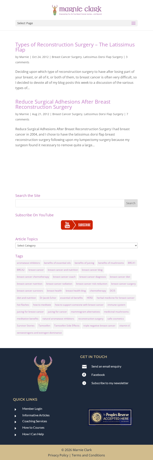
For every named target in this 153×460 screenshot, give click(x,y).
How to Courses (33, 427)
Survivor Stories (25, 325)
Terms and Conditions (88, 455)
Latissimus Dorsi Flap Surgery (103, 57)
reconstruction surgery (90, 318)
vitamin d (124, 325)
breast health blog (76, 290)
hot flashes (23, 304)
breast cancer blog (92, 269)
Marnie (24, 57)
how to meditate (42, 304)
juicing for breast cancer (30, 311)
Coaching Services (34, 421)
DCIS (112, 290)
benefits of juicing (84, 263)
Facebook (98, 374)
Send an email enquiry (106, 366)
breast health (54, 290)
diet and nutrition (26, 297)
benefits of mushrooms (111, 263)
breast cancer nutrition (29, 283)
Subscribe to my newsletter (109, 383)
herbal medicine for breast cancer (115, 297)
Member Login (32, 408)
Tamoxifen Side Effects (66, 325)
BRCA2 (21, 269)
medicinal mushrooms (116, 311)
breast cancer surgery (123, 283)
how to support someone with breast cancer (79, 304)
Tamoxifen (44, 325)
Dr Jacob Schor (48, 297)
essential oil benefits (71, 297)
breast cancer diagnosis (92, 276)
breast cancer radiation (59, 283)
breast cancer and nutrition (63, 269)
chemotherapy (98, 290)
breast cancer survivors (30, 290)
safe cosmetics (115, 318)
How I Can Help (33, 434)
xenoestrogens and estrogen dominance (39, 332)
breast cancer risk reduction (91, 283)
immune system (116, 304)
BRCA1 (131, 263)
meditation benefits (27, 318)
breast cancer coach (64, 276)
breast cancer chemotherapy (33, 276)
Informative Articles (36, 415)
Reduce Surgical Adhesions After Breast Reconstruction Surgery (62, 104)
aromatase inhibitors (28, 263)
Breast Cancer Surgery (67, 57)
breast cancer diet (120, 276)
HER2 (90, 297)
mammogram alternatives (85, 311)
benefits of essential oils (57, 263)
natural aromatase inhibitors (58, 318)
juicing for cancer (57, 311)
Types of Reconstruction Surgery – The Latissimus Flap (75, 47)
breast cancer (36, 269)
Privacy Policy (58, 455)
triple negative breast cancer (99, 325)
